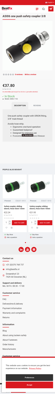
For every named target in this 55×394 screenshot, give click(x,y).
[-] (9, 224)
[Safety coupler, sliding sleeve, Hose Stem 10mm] (40, 186)
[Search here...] (43, 9)
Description (20, 105)
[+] (9, 221)
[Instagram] (33, 249)
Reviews (37, 105)
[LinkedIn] (21, 249)
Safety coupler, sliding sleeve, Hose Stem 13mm (14, 207)
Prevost (7, 201)
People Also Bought (12, 170)
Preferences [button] (29, 378)
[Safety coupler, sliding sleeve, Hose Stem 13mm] (15, 186)
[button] (5, 45)
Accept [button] (29, 385)
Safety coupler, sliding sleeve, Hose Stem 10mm (40, 207)
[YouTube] (27, 249)
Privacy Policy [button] (35, 368)
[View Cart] (51, 9)
